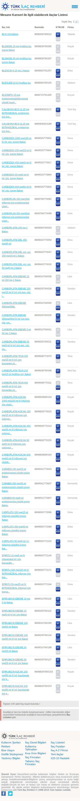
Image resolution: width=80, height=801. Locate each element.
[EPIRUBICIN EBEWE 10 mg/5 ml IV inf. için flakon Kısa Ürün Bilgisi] (58, 617)
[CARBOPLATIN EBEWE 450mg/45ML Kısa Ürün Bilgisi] (58, 309)
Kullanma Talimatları (31, 748)
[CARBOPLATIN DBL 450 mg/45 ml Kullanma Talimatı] (58, 242)
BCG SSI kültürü (10, 34)
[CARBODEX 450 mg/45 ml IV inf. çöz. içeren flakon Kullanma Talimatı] (58, 164)
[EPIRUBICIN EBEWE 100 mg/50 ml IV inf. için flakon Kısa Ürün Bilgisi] (58, 641)
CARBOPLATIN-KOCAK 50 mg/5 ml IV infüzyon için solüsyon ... (15, 444)
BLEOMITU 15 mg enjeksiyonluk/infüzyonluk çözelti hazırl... (15, 99)
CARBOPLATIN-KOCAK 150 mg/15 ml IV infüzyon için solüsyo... (16, 415)
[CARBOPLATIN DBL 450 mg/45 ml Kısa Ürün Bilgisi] (58, 246)
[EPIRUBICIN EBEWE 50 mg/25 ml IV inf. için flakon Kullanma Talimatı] (58, 661)
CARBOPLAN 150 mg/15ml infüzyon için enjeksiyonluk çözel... (16, 203)
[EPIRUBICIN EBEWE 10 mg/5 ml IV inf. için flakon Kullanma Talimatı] (58, 613)
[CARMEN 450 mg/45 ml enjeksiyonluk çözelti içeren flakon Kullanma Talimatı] (58, 485)
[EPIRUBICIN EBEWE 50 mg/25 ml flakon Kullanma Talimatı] (58, 649)
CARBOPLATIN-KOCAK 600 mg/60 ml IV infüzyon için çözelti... (16, 458)
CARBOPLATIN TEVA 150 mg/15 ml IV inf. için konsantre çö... (15, 360)
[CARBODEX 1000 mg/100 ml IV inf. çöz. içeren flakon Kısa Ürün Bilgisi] (58, 144)
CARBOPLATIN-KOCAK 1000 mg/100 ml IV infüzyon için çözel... (16, 401)
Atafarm (71, 83)
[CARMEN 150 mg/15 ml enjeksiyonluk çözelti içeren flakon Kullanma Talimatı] (58, 471)
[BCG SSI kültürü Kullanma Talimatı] (58, 36)
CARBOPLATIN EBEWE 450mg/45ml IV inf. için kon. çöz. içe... (16, 319)
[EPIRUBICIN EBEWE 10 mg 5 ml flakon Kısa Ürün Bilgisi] (58, 605)
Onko (70, 70)
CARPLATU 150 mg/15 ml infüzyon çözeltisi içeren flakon (15, 516)
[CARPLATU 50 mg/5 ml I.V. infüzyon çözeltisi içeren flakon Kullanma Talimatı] (58, 543)
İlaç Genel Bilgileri (35, 742)
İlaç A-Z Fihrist (59, 750)
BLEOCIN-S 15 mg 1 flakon (15, 70)
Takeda (71, 34)
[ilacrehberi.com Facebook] (3, 795)
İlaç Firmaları (33, 757)
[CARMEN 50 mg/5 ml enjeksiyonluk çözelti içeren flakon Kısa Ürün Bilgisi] (58, 504)
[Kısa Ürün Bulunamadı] (58, 40)
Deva (70, 138)
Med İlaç (72, 370)
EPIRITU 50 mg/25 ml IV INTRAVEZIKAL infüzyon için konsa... (16, 588)
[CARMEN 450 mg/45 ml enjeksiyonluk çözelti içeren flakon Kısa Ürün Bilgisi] (58, 490)
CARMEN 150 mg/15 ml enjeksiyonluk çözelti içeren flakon (16, 473)
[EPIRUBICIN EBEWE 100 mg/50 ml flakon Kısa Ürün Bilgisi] (58, 629)
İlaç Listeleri (58, 742)
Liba (70, 276)
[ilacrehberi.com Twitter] (10, 795)
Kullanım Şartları (11, 742)
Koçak (71, 46)
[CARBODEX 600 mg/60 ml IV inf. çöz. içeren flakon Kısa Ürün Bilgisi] (58, 193)
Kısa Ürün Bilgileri (35, 753)
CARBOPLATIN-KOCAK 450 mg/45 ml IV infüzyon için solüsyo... (16, 430)
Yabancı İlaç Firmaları (32, 763)
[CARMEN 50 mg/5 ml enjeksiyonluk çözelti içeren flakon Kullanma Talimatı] (58, 500)
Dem (70, 199)
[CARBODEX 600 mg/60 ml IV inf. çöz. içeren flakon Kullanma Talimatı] (58, 188)
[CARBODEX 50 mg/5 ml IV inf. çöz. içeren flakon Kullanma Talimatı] (58, 176)
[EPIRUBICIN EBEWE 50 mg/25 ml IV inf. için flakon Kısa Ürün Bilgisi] (58, 666)
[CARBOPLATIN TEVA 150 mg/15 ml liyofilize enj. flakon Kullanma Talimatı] (58, 372)
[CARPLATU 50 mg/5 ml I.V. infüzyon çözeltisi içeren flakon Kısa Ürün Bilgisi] (58, 547)
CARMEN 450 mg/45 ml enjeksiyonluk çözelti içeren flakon (16, 487)
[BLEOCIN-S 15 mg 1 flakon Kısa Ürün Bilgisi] (58, 77)
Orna (70, 240)
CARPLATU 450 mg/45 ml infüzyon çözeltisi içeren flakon (15, 530)
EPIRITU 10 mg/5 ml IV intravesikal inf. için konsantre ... (13, 559)
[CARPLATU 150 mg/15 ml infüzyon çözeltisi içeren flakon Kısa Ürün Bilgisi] (58, 518)
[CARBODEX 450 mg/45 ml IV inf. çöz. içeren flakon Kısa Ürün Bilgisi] (58, 169)
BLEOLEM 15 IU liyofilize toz (16, 83)
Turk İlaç (72, 109)
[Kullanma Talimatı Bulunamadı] (58, 48)
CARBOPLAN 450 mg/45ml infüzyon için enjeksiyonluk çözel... (16, 217)
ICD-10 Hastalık (60, 758)
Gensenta (72, 469)
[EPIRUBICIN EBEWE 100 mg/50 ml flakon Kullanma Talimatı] (58, 625)
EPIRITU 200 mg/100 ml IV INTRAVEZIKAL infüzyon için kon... (16, 574)
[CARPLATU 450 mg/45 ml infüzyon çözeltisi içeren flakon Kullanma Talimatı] (58, 528)
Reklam (5, 746)
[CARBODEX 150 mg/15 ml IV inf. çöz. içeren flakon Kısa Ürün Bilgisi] (58, 156)
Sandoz (71, 288)
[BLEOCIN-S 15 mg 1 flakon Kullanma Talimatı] (58, 72)
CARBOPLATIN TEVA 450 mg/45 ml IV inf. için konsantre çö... (15, 386)
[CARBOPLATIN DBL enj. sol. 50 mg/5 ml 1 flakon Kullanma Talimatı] (58, 266)
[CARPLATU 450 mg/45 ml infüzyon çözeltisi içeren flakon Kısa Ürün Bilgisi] (58, 533)
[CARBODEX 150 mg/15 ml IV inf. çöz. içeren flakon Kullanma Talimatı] (58, 152)
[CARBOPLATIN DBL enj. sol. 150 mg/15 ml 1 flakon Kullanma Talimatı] (58, 254)
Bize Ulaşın (8, 750)
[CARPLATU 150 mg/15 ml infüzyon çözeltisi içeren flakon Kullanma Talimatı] (58, 514)
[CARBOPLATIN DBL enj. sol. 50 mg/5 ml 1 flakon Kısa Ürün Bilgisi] (58, 270)
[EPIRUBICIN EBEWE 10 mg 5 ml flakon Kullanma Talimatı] (58, 600)
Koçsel (71, 95)
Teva (70, 356)
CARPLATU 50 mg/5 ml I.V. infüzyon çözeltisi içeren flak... (15, 545)
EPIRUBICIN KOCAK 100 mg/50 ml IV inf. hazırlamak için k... (15, 675)
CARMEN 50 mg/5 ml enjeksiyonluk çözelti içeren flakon (16, 502)
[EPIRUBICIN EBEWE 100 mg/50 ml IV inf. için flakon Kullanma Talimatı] (58, 637)
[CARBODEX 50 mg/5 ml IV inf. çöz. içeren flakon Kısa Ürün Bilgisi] (58, 181)
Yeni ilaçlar (57, 754)
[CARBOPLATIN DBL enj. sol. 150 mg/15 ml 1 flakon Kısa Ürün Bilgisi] (58, 258)
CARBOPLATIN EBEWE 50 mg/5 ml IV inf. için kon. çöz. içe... (16, 345)
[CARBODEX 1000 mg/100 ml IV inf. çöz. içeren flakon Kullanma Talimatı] (58, 140)
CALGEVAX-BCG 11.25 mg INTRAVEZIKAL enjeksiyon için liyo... (15, 113)
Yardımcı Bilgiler (10, 758)
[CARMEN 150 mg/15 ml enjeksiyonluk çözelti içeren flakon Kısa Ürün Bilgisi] (58, 475)
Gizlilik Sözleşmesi (12, 754)
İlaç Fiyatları (58, 746)
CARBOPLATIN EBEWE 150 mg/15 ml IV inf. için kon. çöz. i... (16, 292)
